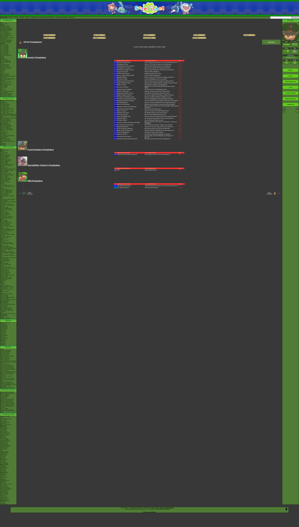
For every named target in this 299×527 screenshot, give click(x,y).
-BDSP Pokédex (4, 36)
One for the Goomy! (122, 114)
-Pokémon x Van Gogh (5, 82)
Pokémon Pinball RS (5, 272)
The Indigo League (4, 104)
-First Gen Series (4, 463)
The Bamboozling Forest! (124, 62)
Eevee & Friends (4, 408)
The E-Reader (3, 279)
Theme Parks (3, 87)
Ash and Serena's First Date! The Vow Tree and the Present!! (161, 116)
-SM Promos (3, 469)
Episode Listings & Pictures (6, 100)
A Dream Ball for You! (151, 170)
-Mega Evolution (4, 435)
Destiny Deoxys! (4, 359)
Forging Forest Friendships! (124, 89)
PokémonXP (3, 77)
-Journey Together (4, 439)
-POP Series (3, 471)
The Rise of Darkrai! (5, 364)
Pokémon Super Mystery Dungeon (6, 210)
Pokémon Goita (4, 316)
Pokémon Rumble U (5, 225)
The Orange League (5, 105)
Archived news (3, 23)
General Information (5, 322)
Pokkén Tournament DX (6, 192)
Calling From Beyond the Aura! (125, 81)
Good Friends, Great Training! (125, 124)
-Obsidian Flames (4, 451)
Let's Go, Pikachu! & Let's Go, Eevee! (7, 187)
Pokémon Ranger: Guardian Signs (7, 244)
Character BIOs (4, 325)
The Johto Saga (4, 106)
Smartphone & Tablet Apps (6, 310)
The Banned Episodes (5, 121)
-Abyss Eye (3, 473)
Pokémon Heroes (4, 357)
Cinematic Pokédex (5, 64)
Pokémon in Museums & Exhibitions (6, 80)
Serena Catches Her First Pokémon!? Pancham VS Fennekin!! (161, 100)
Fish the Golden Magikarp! (152, 71)
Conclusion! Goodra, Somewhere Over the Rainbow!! (159, 126)
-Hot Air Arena (3, 485)
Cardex (2, 63)
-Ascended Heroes (4, 432)
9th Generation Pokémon (6, 93)
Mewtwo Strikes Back (5, 351)
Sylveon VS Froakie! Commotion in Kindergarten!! (158, 64)
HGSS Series (3, 339)
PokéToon (2, 130)
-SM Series (2, 456)
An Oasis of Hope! (122, 120)
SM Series (2, 344)
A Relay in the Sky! (122, 134)
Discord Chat (3, 90)
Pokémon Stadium (4, 298)
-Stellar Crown (3, 443)
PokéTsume (3, 144)
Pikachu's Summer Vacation (7, 392)
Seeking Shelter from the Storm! (125, 66)
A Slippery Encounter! (123, 112)
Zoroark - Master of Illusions (7, 368)
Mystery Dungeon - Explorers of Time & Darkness (8, 258)
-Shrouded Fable (4, 444)
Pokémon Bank (3, 200)
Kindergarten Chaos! (122, 64)
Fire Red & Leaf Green (5, 264)
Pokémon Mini (3, 288)
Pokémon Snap (3, 295)
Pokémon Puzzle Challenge (6, 286)
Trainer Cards (3, 420)
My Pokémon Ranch (5, 260)
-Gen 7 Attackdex (4, 51)
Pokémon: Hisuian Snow (6, 128)
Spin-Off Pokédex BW (5, 62)
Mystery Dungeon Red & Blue (7, 275)
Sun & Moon (3, 184)
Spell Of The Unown (5, 354)
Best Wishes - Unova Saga (6, 111)
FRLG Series (3, 334)
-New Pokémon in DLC (5, 94)
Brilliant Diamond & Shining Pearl (8, 169)
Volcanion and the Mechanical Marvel (7, 380)
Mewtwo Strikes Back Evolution (8, 384)
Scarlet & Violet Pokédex (47, 17)
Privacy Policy (155, 507)
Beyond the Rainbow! (123, 126)
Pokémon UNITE (4, 162)
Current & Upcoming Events (7, 91)
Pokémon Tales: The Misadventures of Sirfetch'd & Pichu (7, 141)
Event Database (4, 92)
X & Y (1, 198)
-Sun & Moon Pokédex (5, 33)
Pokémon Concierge (5, 139)
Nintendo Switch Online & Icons (8, 313)
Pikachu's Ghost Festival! (6, 400)
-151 (1, 450)
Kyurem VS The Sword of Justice (8, 371)
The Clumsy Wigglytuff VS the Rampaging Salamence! (159, 98)
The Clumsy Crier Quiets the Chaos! (126, 98)
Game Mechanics (4, 65)
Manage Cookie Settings (167, 507)
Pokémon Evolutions (5, 127)
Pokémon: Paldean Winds (6, 129)
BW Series (2, 340)
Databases (8, 20)
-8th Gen (2, 71)
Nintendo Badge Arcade (6, 218)
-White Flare (3, 437)
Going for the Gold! (122, 71)
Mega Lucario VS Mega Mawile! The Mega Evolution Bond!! (161, 82)
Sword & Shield (3, 167)
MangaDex (2, 323)
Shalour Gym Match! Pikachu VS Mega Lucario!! (158, 96)
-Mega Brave (3, 479)
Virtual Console (3, 306)
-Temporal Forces (4, 446)
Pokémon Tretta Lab (5, 223)
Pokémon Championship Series (7, 76)
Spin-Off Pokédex (4, 60)
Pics (180, 62)
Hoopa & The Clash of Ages (7, 378)
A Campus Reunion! (122, 102)
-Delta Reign (3, 427)
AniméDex (2, 101)
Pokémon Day (3, 83)
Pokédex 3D (3, 232)
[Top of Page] (286, 509)
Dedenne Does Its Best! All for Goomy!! (155, 114)
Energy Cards (3, 421)
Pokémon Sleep (4, 163)
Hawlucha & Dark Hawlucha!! (153, 109)
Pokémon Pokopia (4, 156)
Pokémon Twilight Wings (6, 126)
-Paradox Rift (3, 449)
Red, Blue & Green (4, 291)
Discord (27, 17)
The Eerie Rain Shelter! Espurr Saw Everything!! (158, 66)
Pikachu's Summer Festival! (7, 399)
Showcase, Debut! (122, 118)
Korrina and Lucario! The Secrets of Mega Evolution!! (159, 77)
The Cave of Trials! (122, 79)
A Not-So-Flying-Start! (123, 132)
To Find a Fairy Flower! (123, 73)
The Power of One (4, 352)
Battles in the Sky (121, 84)
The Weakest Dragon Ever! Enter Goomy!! (156, 112)
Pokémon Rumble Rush (6, 191)
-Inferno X (2, 478)
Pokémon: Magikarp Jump (6, 190)
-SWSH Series (3, 455)
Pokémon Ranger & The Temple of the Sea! (8, 363)
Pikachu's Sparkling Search (6, 405)
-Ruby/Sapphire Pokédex (6, 28)
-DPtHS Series (3, 459)
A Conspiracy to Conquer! (124, 68)
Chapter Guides (4, 327)
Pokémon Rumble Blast (6, 230)
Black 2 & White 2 (4, 221)
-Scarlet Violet (3, 453)
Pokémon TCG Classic (5, 424)
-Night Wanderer (4, 492)
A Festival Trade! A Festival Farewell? (127, 138)
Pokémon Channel (4, 270)
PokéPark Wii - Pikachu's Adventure (6, 250)
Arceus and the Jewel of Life (7, 366)
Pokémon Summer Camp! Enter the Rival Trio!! (157, 91)
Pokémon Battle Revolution (6, 251)
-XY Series (2, 457)
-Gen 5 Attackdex (4, 49)
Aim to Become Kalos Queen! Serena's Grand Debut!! (159, 118)
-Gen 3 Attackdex (4, 47)
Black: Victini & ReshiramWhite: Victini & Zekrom (8, 370)
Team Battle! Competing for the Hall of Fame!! (157, 93)
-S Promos (2, 502)
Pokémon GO (3, 158)
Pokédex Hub (35, 17)
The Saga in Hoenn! (5, 107)
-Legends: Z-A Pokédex (6, 41)
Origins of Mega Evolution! (124, 95)
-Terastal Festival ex (5, 487)
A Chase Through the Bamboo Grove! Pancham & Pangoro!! (161, 62)
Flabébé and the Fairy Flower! (153, 73)
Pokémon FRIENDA (5, 318)
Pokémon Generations (5, 125)
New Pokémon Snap (5, 179)
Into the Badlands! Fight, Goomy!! (154, 120)
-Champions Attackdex (5, 55)
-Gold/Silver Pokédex (5, 27)
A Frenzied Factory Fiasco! (124, 136)
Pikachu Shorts (8, 390)
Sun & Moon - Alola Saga (6, 113)
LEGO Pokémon (4, 85)
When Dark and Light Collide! (125, 109)
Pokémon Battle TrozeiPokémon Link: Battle (8, 202)
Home (10, 17)
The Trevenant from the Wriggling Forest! (156, 89)
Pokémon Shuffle (4, 207)
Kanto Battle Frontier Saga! (6, 108)
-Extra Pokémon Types (5, 418)
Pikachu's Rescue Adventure (7, 393)
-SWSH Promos (4, 467)
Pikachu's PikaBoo (4, 395)
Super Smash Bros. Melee (6, 289)
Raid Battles (3, 423)
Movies (8, 347)
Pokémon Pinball (4, 296)
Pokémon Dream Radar (6, 222)
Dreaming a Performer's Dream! (125, 100)
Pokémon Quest (4, 194)
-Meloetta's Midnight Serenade (7, 372)
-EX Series (2, 460)
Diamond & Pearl (4, 240)
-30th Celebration (4, 428)
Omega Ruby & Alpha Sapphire (7, 199)
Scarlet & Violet (4, 152)
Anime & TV (8, 98)
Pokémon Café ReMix (5, 159)
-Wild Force (3, 495)
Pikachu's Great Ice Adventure (7, 403)
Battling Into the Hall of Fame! (125, 93)
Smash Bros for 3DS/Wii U (6, 216)
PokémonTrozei (4, 276)
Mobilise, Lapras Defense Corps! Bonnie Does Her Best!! (160, 104)
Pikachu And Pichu (4, 394)
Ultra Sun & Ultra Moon (5, 185)
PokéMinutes (3, 133)
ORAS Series (3, 343)
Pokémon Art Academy (5, 204)
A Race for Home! (122, 110)
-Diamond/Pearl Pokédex (6, 29)
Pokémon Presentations (6, 84)
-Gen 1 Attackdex (4, 44)
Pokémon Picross (4, 212)
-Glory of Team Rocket (5, 484)
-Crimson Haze (3, 494)
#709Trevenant (29, 193)
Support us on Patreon (149, 512)
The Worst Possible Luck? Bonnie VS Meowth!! (157, 128)
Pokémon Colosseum (5, 267)
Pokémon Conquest (5, 228)
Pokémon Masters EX (5, 160)
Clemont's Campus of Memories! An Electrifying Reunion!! (160, 102)
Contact (22, 17)
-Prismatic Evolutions (5, 441)
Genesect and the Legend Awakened (6, 374)
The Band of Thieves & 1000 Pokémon (7, 206)
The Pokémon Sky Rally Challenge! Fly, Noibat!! (158, 134)
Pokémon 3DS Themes (5, 309)
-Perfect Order (3, 431)
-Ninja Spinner (3, 474)
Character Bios (3, 102)
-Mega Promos (3, 465)
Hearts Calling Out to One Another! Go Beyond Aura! (159, 81)
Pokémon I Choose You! (6, 382)
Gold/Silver (2, 283)
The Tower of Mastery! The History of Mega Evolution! (159, 95)
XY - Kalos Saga (4, 112)
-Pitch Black (3, 429)
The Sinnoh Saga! (4, 109)
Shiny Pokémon (4, 122)
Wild (163, 47)
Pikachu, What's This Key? (6, 409)
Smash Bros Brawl (4, 261)
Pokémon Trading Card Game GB (8, 299)
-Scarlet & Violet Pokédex (6, 40)
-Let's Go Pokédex (4, 34)
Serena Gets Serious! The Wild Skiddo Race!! (157, 110)
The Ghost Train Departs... (152, 187)
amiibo (1, 312)
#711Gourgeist (269, 193)
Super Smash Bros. (5, 300)
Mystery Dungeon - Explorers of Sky (8, 253)
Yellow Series (3, 330)
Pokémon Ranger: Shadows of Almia (7, 256)
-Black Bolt (2, 436)
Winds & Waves (4, 150)
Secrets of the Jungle (5, 385)
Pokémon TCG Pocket (5, 165)
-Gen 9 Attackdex (4, 54)
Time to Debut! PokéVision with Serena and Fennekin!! (159, 69)
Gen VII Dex (271, 42)
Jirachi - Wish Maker (5, 358)
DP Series (2, 336)
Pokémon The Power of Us (6, 383)
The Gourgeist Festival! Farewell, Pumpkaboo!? (158, 138)
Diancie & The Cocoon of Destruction (6, 377)
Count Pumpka (143, 47)
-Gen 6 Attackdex (4, 50)
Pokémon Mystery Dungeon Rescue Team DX (7, 175)
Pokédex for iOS (4, 237)
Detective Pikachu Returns (6, 164)
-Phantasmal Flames (5, 434)
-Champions (3, 69)
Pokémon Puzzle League (6, 293)
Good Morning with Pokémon (7, 135)
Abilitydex (2, 58)
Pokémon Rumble (4, 246)
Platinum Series (4, 337)
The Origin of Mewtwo (5, 350)
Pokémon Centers (4, 75)
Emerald (2, 265)
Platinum (2, 241)
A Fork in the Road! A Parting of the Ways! (128, 122)
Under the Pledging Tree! (124, 116)
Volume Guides (3, 328)
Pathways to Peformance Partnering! (127, 106)
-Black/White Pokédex (5, 30)
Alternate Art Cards (4, 422)
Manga (8, 320)
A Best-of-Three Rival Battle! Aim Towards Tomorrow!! (159, 130)
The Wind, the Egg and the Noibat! (154, 132)
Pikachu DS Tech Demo (6, 277)
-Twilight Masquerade (5, 445)
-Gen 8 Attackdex (4, 53)
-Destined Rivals (4, 438)
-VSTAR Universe (4, 498)
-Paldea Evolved (4, 452)
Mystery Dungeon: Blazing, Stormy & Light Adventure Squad (8, 248)
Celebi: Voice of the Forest (6, 356)
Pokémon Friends (4, 157)
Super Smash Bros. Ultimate (7, 195)
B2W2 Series (3, 341)
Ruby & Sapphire (4, 263)
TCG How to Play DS (5, 236)
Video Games (8, 147)
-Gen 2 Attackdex (4, 46)
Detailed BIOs (3, 326)
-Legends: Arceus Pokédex (6, 37)
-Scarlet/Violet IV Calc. (5, 67)
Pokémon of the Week (5, 68)
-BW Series (3, 458)
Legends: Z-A (3, 153)
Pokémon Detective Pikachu (7, 387)
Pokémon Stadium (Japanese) (7, 297)
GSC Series (3, 332)
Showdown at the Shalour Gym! (125, 96)
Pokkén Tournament (5, 214)
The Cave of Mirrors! (122, 87)
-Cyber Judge (3, 497)
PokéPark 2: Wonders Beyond (7, 229)
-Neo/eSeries (3, 462)
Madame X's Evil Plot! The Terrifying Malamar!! (158, 68)
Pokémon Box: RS (4, 271)
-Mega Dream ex (4, 477)
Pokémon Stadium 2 (5, 285)
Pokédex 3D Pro (4, 233)
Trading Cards (8, 414)
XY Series (2, 342)
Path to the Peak (4, 132)
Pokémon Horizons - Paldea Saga (8, 118)
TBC (118, 170)
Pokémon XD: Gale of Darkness (8, 268)
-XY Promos (3, 470)
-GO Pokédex (3, 39)
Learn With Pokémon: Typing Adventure (7, 235)
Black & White (3, 220)
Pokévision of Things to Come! (125, 69)
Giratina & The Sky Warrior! (7, 365)
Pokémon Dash (4, 269)
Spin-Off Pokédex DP (5, 61)
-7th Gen (2, 72)
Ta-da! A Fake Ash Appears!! (152, 75)
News (1, 22)
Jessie (136, 47)
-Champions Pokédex (5, 42)
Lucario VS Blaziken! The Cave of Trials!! (156, 79)
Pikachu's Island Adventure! (7, 401)
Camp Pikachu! (4, 396)
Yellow (1, 292)
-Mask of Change (4, 493)
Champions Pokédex (61, 17)
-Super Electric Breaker (5, 488)
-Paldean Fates (3, 448)
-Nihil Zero (2, 476)
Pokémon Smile (4, 177)
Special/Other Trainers (154, 47)
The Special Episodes (5, 120)
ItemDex (2, 56)
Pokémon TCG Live (5, 181)
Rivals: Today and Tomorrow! (125, 130)
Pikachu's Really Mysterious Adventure (7, 407)
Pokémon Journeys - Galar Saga (8, 114)
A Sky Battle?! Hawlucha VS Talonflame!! (156, 84)
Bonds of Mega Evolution (124, 82)
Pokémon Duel (3, 215)
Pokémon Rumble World (6, 208)
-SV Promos (3, 466)
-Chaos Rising (3, 430)
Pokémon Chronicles (5, 119)
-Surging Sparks (4, 442)
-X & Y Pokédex (4, 32)
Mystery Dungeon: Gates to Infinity (7, 227)
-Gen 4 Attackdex (4, 48)
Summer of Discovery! (123, 91)
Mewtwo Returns (4, 355)
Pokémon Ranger (4, 274)
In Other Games (4, 305)
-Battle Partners (4, 486)
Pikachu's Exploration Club (6, 402)
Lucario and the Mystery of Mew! (8, 361)
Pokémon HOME (4, 171)
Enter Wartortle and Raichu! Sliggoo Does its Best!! (159, 124)
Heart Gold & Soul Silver (6, 242)
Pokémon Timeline (4, 74)
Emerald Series (3, 335)
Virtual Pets (3, 311)
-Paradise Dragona (4, 490)
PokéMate (2, 281)
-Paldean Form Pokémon (6, 96)
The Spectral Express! (123, 187)
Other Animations (4, 136)
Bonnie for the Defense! (123, 104)
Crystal (2, 284)
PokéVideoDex (3, 134)
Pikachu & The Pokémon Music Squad (7, 411)
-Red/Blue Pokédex (4, 26)
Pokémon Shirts (4, 86)
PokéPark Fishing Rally (5, 278)
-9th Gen (2, 70)
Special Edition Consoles (6, 307)
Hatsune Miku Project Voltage (7, 78)
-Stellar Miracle (3, 491)
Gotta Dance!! (3, 398)
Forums (16, 17)
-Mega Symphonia (4, 480)
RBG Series (3, 329)
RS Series (2, 333)
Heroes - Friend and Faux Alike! (125, 75)
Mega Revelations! (122, 77)
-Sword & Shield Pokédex (6, 35)
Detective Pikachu (4, 193)
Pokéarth (71, 17)
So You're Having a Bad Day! (125, 128)
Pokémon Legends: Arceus (6, 170)
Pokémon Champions (5, 155)
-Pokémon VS (3, 499)
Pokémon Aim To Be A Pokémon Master (8, 116)
